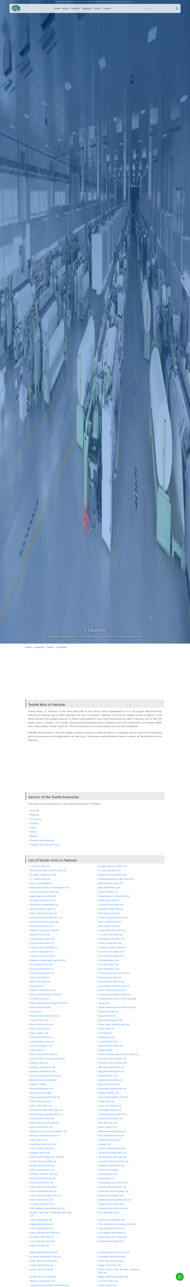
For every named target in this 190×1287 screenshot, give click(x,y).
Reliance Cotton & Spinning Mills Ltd (48, 1131)
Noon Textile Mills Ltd (41, 1105)
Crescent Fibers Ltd (108, 1281)
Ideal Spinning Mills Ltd (110, 1020)
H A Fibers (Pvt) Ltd (39, 998)
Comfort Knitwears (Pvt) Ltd (112, 947)
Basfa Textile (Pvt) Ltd (109, 900)
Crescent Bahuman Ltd (41, 951)
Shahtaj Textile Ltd (107, 1174)
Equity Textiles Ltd (107, 1285)
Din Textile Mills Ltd (108, 964)
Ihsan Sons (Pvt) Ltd (40, 1028)
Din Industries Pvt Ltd (41, 964)
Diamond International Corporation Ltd (49, 1285)
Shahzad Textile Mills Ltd (42, 1178)
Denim (33, 832)
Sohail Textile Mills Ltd (41, 1199)
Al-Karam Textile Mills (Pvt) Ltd (45, 1256)
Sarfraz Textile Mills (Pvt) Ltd (112, 1157)
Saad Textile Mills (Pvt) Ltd (43, 1144)
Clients (97, 8)
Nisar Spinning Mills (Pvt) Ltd (112, 1097)
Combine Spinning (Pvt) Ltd (43, 947)
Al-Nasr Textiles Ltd (108, 892)
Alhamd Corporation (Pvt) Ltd (44, 930)
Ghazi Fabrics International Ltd (113, 986)
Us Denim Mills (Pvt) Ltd (42, 1237)
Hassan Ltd (103, 1003)
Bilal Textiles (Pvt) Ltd (109, 926)
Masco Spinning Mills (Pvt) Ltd (45, 1075)
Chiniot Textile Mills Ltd (42, 943)
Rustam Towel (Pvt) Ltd (109, 1140)
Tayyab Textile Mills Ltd (41, 1224)
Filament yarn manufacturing (44, 844)
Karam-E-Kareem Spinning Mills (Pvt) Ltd (118, 1054)
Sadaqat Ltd (104, 1144)
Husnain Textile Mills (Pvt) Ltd (45, 1016)
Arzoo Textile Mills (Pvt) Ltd (111, 930)
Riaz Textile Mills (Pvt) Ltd (111, 1135)
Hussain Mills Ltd (107, 1016)
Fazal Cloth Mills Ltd (40, 981)
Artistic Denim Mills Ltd (42, 1269)
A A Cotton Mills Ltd (40, 866)
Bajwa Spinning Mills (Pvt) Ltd (113, 1276)
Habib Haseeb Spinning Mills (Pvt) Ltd (49, 1003)
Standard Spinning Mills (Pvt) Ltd (114, 1199)
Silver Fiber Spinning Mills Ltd (113, 1191)
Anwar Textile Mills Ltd (109, 1265)
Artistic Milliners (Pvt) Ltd (42, 1276)
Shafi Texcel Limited (108, 1170)
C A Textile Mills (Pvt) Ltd (110, 934)
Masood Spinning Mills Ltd (43, 1080)
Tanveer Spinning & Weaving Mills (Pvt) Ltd (51, 1214)
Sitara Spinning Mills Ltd (110, 1195)
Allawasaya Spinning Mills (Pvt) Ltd (115, 879)
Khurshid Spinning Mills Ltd (112, 1058)
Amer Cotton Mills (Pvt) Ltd (43, 913)
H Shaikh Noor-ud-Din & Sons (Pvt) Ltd (117, 998)
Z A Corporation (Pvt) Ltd (42, 1241)
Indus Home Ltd (106, 1028)
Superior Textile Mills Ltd (110, 1204)
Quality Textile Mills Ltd (42, 1118)
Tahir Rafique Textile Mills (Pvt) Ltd (47, 1208)
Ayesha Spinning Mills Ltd (43, 896)
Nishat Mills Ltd (106, 1101)
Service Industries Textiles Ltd (113, 1161)
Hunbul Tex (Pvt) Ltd (108, 1011)
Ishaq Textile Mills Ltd (41, 1037)
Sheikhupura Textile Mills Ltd (112, 1182)
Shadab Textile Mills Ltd (42, 1165)
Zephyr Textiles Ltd (39, 1245)
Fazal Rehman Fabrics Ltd (111, 981)
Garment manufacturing (42, 840)
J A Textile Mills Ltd (107, 1041)
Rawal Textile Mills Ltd (41, 1127)
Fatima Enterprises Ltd (109, 977)
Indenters (68, 2)
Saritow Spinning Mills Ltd (43, 1161)
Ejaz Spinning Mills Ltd (41, 969)
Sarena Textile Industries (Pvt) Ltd (47, 1157)
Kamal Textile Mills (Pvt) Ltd (44, 1054)
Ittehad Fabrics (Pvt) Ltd (42, 1041)
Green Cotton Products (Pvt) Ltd (45, 994)
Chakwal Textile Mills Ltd (42, 939)
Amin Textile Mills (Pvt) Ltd (43, 1261)
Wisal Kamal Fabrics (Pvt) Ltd (112, 1237)
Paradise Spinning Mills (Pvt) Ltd (46, 1114)
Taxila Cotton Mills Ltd (41, 1220)
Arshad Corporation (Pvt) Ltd (112, 917)
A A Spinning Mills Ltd (109, 870)
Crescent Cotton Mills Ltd (110, 951)
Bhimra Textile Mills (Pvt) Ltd (44, 922)
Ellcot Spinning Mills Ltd (42, 973)
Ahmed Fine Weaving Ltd (110, 909)
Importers (60, 2)
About (65, 8)
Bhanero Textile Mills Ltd (42, 1281)
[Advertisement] (95, 675)
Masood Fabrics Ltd (108, 1075)
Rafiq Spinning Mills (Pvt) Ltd (44, 1123)
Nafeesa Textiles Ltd (108, 1093)
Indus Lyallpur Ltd (39, 1033)
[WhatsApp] (180, 1277)
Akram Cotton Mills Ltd (109, 922)
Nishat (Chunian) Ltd (40, 1101)
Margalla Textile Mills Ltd (111, 1071)
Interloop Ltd (104, 1033)
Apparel (34, 836)
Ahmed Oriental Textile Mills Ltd (46, 917)
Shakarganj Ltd (105, 1178)
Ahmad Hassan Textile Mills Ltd (113, 896)
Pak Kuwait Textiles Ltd (109, 1110)
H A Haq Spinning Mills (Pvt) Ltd (114, 994)
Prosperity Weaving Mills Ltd (112, 1114)
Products (75, 8)
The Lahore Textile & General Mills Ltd (117, 1224)
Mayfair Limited (38, 1084)
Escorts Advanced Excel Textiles (114, 973)
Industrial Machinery (110, 2)
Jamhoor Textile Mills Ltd (110, 1046)
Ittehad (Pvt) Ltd (106, 1037)
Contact (107, 8)
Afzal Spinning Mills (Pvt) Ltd (44, 892)
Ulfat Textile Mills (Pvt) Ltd (111, 1228)
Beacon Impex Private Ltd (42, 909)
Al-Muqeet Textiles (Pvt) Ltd (112, 1256)
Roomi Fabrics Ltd (39, 1140)
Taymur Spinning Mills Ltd (111, 1220)
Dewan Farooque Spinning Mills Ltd (47, 960)
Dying (33, 827)
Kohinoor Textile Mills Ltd (42, 1067)
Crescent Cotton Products (42, 956)
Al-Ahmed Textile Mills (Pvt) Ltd (113, 1252)
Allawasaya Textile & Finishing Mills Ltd (49, 887)
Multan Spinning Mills (41, 1093)
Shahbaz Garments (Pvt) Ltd (44, 1174)
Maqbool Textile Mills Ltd (42, 1071)
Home (57, 8)
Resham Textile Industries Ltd (45, 1135)
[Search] (176, 8)
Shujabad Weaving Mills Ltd (112, 1187)
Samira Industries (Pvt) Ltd (111, 1148)
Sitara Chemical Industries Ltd (45, 1195)
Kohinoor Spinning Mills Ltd (112, 1063)
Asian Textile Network (41, 883)
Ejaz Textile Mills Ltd (108, 969)
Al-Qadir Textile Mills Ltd (42, 900)
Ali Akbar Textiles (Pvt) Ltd (43, 874)
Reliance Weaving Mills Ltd (111, 1131)
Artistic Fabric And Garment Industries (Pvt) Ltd (119, 1271)
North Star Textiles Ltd (109, 1105)
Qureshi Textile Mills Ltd (110, 1118)
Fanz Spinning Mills (40, 977)
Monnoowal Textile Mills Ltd (112, 1088)
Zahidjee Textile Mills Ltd (110, 1241)
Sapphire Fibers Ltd (40, 1152)
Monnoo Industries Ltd (41, 1088)
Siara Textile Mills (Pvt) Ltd (43, 1191)
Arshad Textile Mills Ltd (42, 926)
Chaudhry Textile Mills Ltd (111, 939)
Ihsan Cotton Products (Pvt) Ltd (113, 1024)
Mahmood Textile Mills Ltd (111, 1067)
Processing (35, 819)
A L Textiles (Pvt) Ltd (40, 879)
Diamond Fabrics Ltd (108, 960)
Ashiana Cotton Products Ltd (112, 874)
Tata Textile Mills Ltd (108, 1212)
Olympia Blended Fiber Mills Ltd (46, 1110)
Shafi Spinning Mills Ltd (42, 1170)
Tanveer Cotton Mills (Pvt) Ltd (112, 1208)
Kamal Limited (105, 1050)
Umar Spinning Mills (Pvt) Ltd (44, 1232)
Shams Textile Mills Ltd (41, 1182)
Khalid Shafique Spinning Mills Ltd (47, 1058)
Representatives (78, 2)
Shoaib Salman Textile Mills (43, 1187)
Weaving (34, 814)
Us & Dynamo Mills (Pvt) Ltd (112, 1232)
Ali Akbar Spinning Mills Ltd (112, 866)
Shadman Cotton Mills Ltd (111, 1165)
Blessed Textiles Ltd (40, 934)
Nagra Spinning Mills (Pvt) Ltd (45, 1097)
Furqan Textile (37, 986)
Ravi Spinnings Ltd (107, 1123)
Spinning (34, 810)
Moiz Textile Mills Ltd (108, 1084)
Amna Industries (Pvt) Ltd (111, 1261)
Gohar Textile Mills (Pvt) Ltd (112, 990)
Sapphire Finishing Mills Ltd (112, 1152)
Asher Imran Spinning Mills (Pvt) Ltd (48, 870)
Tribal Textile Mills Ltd (41, 1228)
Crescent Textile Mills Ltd (110, 956)
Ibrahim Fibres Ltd (39, 1020)
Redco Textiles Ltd (107, 1127)
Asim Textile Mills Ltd (109, 887)
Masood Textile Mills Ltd (110, 1080)
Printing (34, 823)
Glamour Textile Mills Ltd (42, 990)
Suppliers (87, 8)
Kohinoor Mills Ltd (39, 1063)
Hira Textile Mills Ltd (40, 1007)
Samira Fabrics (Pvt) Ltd (42, 1148)
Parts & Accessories (126, 2)
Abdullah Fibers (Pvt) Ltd (110, 883)
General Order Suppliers (93, 2)
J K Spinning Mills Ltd (41, 1046)
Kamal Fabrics (37, 1050)
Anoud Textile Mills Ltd (41, 1265)
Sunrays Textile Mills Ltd (42, 1204)
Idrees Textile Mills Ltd (41, 1024)
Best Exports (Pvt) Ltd (108, 913)
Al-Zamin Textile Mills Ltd (111, 904)
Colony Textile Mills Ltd (109, 943)
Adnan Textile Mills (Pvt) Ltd (44, 1252)
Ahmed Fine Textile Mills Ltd (44, 904)
